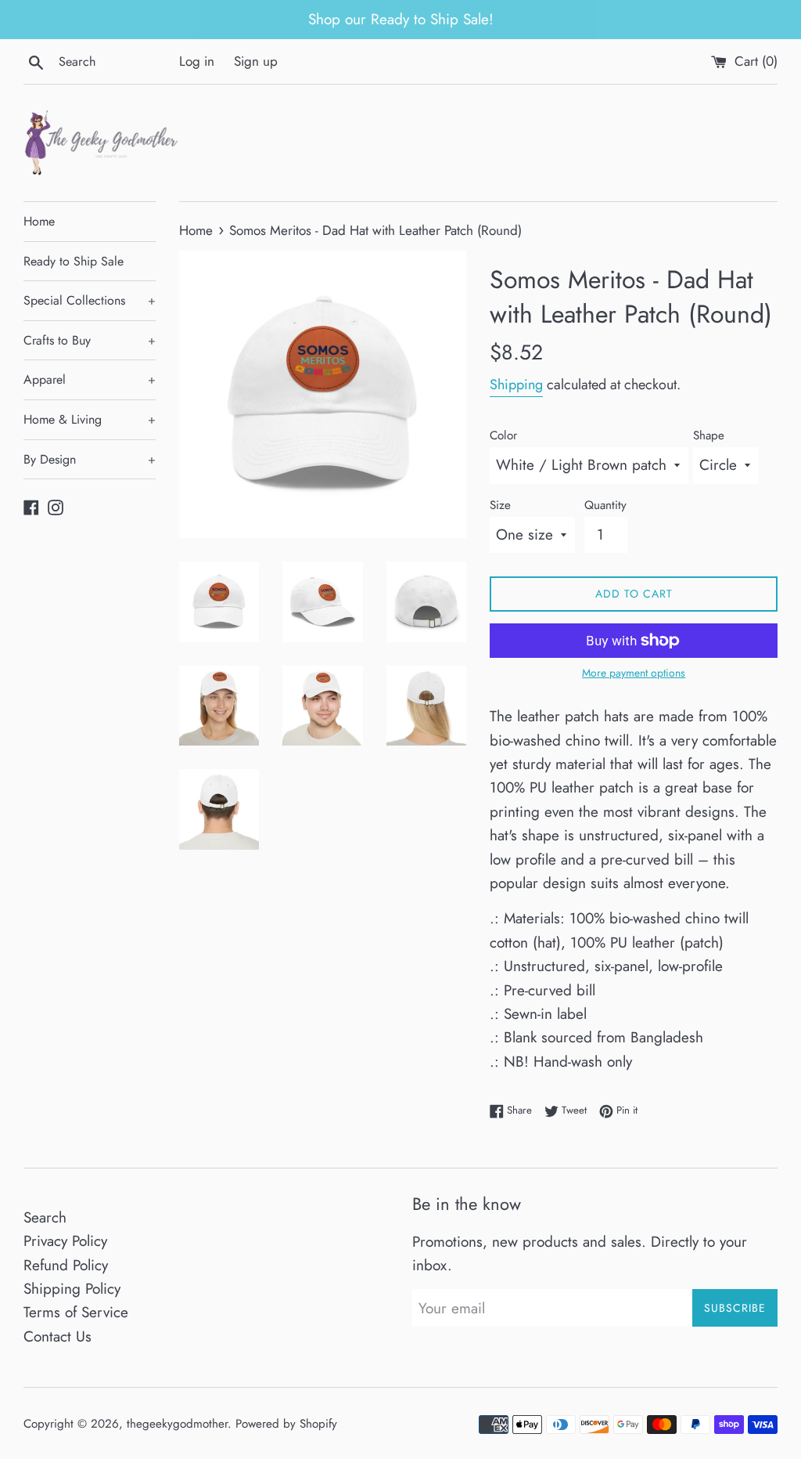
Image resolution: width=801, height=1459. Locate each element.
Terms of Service (75, 1312)
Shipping (516, 384)
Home (39, 221)
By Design (89, 459)
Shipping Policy (71, 1288)
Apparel (89, 379)
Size (500, 505)
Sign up (256, 61)
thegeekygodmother (177, 1423)
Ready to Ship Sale (73, 261)
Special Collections (89, 300)
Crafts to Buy (89, 340)
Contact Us (57, 1336)
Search (44, 1217)
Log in (196, 61)
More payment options (633, 673)
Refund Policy (65, 1265)
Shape (708, 435)
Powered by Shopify (286, 1423)
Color (503, 435)
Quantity (605, 505)
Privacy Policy (65, 1240)
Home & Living (89, 419)
